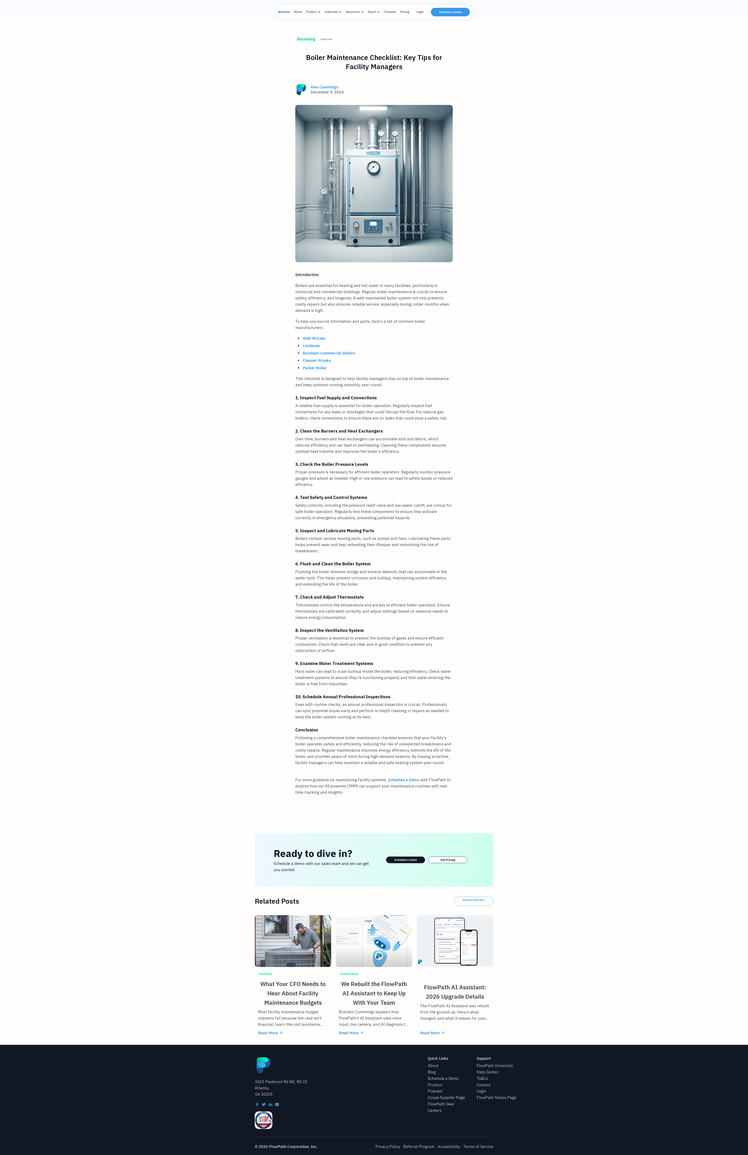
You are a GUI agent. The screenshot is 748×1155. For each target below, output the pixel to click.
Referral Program (419, 1147)
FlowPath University (495, 1066)
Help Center (487, 1072)
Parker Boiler (315, 367)
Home (298, 12)
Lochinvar (311, 345)
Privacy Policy (387, 1147)
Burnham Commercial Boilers (329, 353)
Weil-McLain (314, 338)
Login (420, 12)
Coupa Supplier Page (446, 1098)
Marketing (306, 39)
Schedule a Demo (450, 12)
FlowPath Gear (441, 1104)
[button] (315, 12)
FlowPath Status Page (496, 1098)
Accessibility (449, 1147)
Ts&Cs (482, 1079)
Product (435, 1085)
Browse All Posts (473, 900)
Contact (484, 1085)
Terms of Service (478, 1147)
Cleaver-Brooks (317, 360)
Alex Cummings (324, 87)
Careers (435, 1110)
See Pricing (447, 860)
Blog (432, 1072)
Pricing (404, 12)
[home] (284, 12)
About (433, 1066)
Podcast (435, 1091)
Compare (390, 12)
